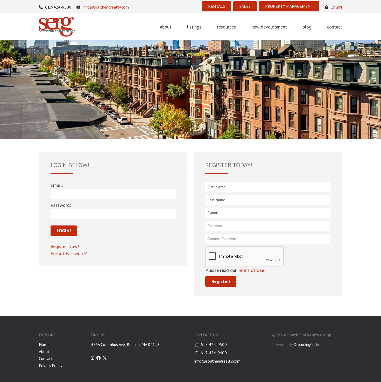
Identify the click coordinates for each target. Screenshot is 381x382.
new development (269, 27)
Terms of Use (250, 270)
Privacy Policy (50, 365)
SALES (245, 6)
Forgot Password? (69, 253)
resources (226, 27)
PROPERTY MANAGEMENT (289, 6)
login (335, 7)
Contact (46, 358)
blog (307, 27)
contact (334, 27)
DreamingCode (306, 344)
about (165, 27)
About (44, 351)
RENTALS (216, 6)
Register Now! (65, 246)
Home (44, 344)
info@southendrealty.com (105, 7)
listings (194, 27)
